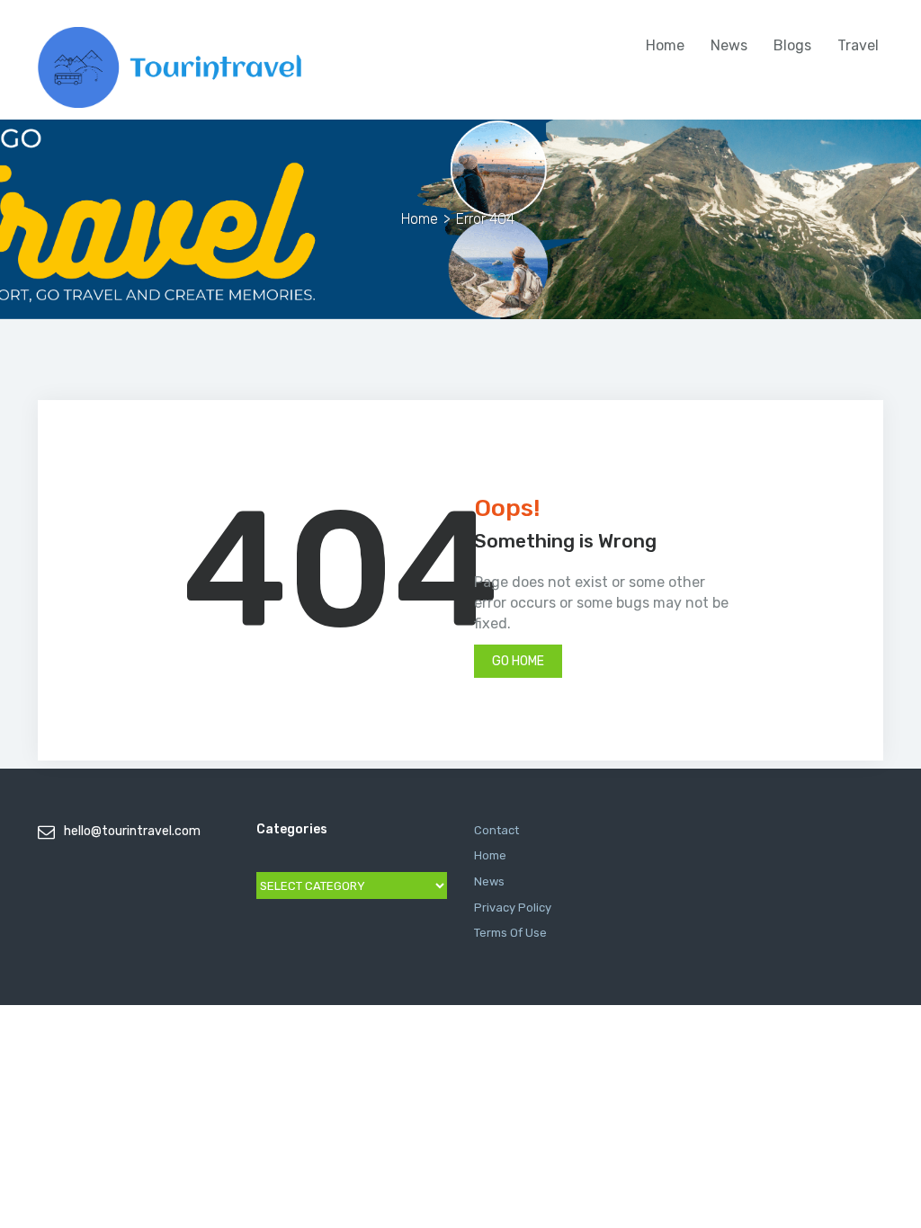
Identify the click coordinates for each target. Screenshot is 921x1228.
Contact (496, 830)
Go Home (518, 661)
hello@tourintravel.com (132, 831)
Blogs (792, 45)
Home (665, 45)
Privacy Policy (512, 907)
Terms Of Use (510, 932)
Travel (858, 45)
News (729, 45)
